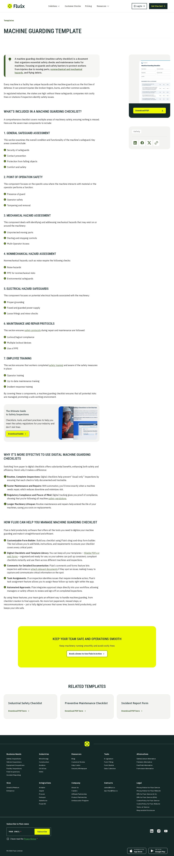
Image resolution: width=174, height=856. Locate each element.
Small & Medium (13, 787)
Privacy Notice (30, 839)
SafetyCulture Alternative (146, 759)
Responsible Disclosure (146, 810)
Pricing (88, 6)
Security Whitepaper (79, 768)
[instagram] (158, 831)
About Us (75, 787)
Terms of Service (143, 807)
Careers (74, 791)
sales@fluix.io (109, 787)
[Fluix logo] (16, 6)
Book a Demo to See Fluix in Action (85, 654)
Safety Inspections (14, 759)
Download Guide (16, 434)
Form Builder (109, 765)
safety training (56, 365)
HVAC (41, 772)
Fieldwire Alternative (144, 762)
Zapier (41, 791)
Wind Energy (44, 759)
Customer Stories (73, 6)
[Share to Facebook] (142, 143)
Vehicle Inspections (14, 762)
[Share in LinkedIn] (135, 143)
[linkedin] (151, 831)
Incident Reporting (14, 775)
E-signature (108, 759)
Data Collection (110, 768)
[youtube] (165, 831)
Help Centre (76, 765)
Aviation (42, 765)
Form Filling (108, 762)
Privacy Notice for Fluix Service (148, 787)
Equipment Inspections (15, 765)
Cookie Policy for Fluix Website (148, 804)
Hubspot (42, 797)
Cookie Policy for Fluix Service (148, 800)
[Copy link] (156, 143)
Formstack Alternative (145, 768)
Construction (44, 762)
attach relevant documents (44, 569)
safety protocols (32, 330)
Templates (9, 20)
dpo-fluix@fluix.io (111, 791)
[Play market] (157, 851)
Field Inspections (13, 772)
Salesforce (43, 800)
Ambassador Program (80, 800)
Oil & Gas (42, 768)
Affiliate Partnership (79, 794)
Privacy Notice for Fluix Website (149, 791)
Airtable (42, 787)
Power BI (42, 804)
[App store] (136, 851)
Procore (42, 794)
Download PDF (142, 110)
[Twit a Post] (149, 143)
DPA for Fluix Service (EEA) (147, 797)
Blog (73, 759)
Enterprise (10, 791)
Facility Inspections (14, 768)
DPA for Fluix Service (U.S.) (147, 794)
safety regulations (57, 498)
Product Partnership (79, 797)
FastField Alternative (144, 765)
